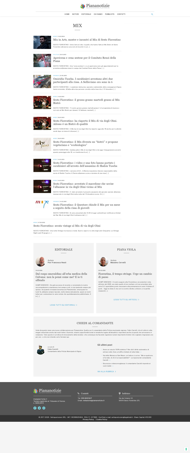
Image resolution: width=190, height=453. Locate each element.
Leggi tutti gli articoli (125, 300)
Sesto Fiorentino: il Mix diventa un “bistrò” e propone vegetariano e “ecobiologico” (85, 143)
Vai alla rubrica (105, 372)
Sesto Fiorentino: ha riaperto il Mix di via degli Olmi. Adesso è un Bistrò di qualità (85, 122)
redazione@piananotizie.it (93, 400)
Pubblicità (109, 14)
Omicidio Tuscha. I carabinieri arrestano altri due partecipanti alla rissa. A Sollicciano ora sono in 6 (83, 80)
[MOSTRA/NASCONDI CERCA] (152, 14)
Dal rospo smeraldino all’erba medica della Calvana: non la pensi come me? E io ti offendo (61, 277)
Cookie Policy (101, 419)
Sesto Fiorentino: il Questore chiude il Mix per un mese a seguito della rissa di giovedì (86, 206)
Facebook (35, 408)
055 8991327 (86, 398)
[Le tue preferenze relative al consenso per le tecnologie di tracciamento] (186, 449)
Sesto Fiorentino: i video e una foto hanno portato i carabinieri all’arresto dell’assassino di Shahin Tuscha (85, 164)
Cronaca (56, 75)
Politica (56, 54)
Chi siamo (98, 14)
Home (67, 14)
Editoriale (86, 14)
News (55, 36)
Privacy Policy (88, 419)
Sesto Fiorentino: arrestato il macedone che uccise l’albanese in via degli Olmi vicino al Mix (83, 185)
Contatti (121, 14)
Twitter (40, 408)
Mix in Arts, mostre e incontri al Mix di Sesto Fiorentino (87, 39)
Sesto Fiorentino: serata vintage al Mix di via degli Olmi (66, 225)
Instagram (44, 408)
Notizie (75, 14)
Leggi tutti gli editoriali (62, 305)
